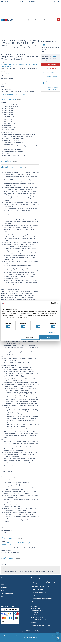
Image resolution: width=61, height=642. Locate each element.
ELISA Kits (35, 595)
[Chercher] (58, 19)
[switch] (23, 326)
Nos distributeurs (36, 602)
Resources (4, 590)
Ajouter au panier (51, 64)
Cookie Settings (40, 635)
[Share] (58, 634)
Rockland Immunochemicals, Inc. (40, 625)
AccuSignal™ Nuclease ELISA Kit (41, 586)
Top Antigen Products (7, 593)
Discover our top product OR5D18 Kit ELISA (13, 94)
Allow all (49, 337)
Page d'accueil (6, 568)
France (54, 56)
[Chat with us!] (58, 638)
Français (5, 1)
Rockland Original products (39, 592)
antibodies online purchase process (42, 598)
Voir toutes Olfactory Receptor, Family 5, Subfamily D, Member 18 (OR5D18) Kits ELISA (19, 65)
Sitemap (3, 597)
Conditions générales (52, 635)
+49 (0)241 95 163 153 (28, 1)
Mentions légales (14, 635)
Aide (2, 584)
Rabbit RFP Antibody (37, 589)
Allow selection (30, 337)
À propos (5, 635)
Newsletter (4, 587)
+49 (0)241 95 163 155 (40, 619)
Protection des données (27, 635)
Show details (52, 332)
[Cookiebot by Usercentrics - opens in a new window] (52, 303)
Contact (3, 581)
